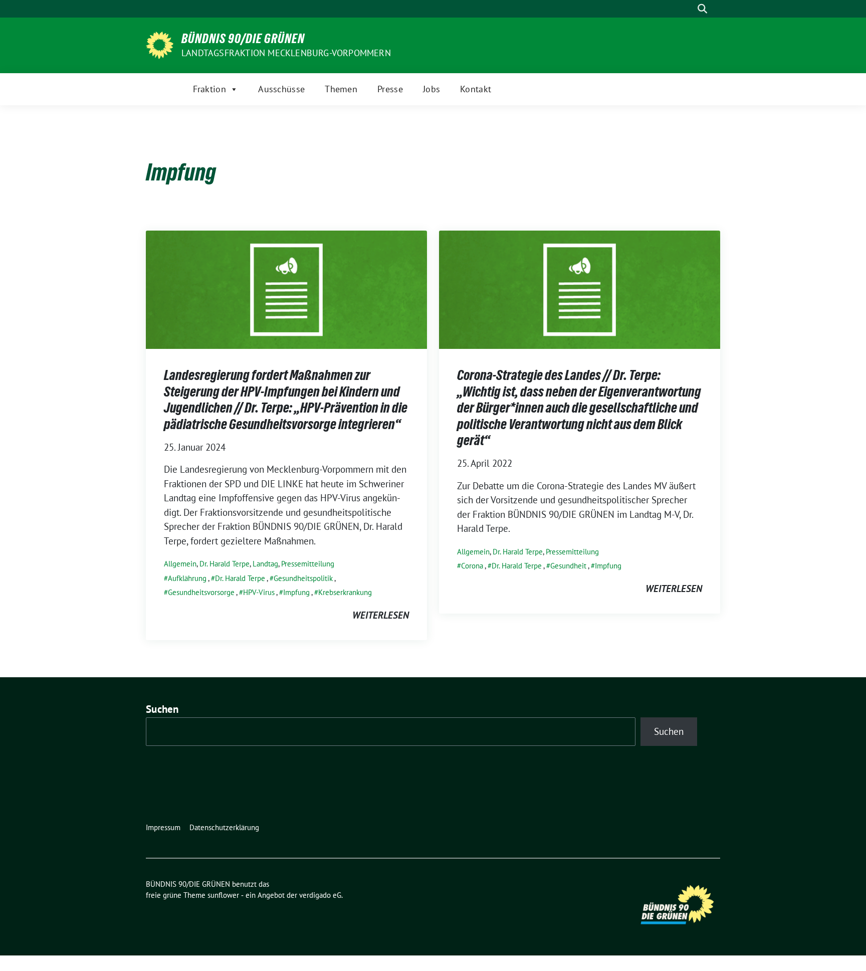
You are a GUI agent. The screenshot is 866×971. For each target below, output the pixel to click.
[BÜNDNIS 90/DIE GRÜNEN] (159, 44)
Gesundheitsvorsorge (201, 592)
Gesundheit (568, 565)
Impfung (296, 592)
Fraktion (209, 89)
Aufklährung (187, 578)
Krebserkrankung (345, 592)
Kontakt (475, 89)
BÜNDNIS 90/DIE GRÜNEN (243, 38)
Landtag (265, 563)
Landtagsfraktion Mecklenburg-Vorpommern (286, 53)
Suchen (162, 709)
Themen (341, 89)
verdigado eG (320, 895)
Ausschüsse (281, 89)
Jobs (431, 89)
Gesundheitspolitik (303, 578)
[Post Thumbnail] (286, 289)
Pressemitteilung (307, 563)
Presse (390, 89)
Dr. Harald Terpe (224, 563)
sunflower (223, 895)
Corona (472, 565)
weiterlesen (380, 615)
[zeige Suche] (702, 9)
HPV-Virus (259, 592)
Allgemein (180, 563)
